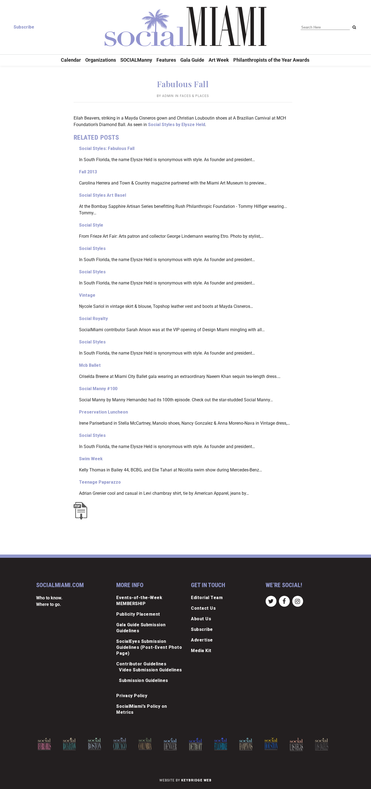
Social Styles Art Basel (102, 195)
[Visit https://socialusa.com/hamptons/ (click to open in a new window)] (222, 744)
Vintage (87, 295)
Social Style (91, 225)
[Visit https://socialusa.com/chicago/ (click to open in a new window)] (96, 744)
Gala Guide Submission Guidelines (141, 627)
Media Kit (201, 650)
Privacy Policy (131, 695)
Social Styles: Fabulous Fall (106, 148)
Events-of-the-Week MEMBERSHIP (139, 600)
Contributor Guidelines (141, 663)
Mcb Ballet (90, 365)
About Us (201, 618)
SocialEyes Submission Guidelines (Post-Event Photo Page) (149, 647)
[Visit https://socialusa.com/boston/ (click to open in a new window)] (71, 744)
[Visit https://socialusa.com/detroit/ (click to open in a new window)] (172, 744)
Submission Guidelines (143, 680)
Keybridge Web (196, 780)
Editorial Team (207, 597)
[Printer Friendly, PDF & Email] (82, 511)
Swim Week (91, 458)
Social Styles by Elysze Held (176, 124)
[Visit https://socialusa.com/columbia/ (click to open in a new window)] (121, 744)
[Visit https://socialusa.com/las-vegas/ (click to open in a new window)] (273, 744)
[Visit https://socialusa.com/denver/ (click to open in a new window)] (147, 744)
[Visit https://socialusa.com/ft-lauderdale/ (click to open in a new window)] (197, 744)
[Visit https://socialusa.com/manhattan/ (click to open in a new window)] (323, 745)
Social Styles (92, 248)
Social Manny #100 (98, 388)
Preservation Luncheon (103, 412)
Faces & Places (194, 96)
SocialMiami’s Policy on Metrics (141, 709)
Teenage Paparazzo (100, 482)
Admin (168, 96)
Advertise (202, 640)
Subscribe (24, 27)
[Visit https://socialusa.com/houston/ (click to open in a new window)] (248, 744)
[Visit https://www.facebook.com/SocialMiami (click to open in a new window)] (284, 601)
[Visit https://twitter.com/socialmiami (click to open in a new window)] (271, 601)
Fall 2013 (88, 171)
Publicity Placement (138, 614)
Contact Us (203, 608)
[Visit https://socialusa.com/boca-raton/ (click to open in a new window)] (46, 744)
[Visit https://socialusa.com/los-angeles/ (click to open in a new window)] (298, 744)
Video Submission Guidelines (150, 669)
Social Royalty (93, 318)
